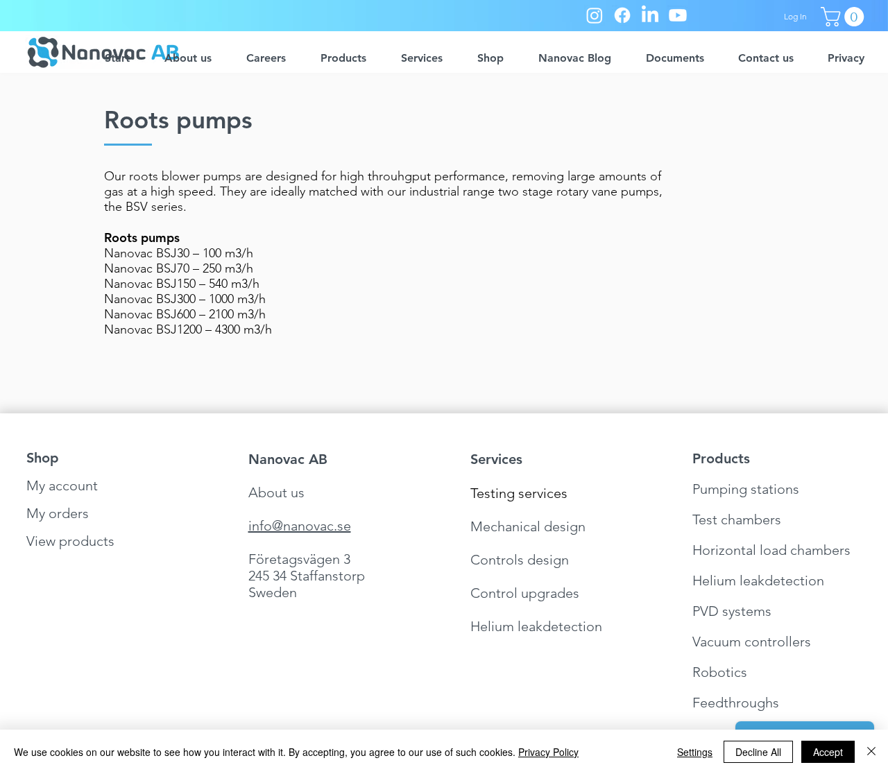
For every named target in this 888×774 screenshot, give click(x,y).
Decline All (758, 752)
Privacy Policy (548, 752)
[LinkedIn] (650, 15)
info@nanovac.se (299, 525)
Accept (828, 752)
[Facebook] (622, 15)
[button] (845, 16)
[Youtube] (677, 15)
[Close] (871, 752)
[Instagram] (594, 15)
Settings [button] (694, 752)
